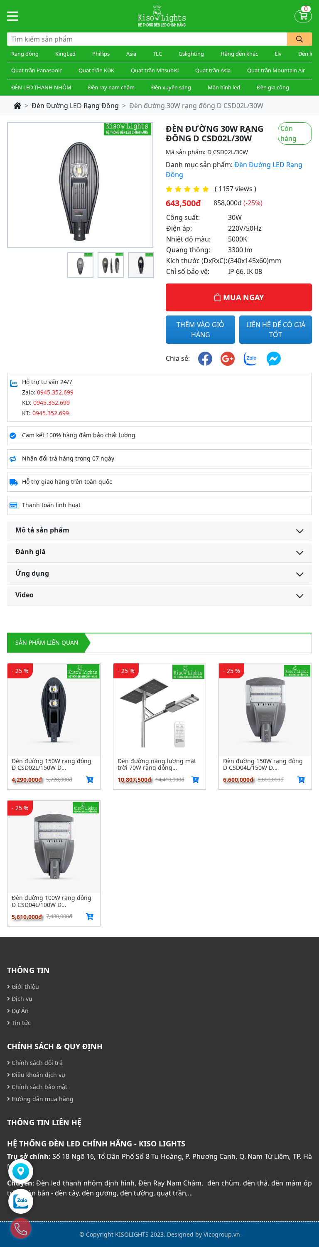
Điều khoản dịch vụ (37, 1075)
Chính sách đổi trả (36, 1063)
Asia (131, 53)
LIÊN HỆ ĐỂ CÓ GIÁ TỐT (275, 329)
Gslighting (191, 53)
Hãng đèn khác (239, 53)
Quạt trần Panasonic (36, 70)
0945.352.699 (55, 392)
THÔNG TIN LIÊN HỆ (44, 1122)
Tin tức (20, 1023)
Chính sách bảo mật (38, 1087)
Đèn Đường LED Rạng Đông (75, 105)
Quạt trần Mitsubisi (155, 70)
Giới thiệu (24, 987)
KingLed (65, 53)
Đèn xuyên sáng (171, 87)
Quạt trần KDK (96, 70)
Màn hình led (224, 87)
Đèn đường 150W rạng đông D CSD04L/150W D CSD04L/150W (263, 764)
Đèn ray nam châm (111, 87)
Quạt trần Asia (213, 70)
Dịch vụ (21, 999)
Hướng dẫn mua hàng (42, 1099)
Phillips (101, 53)
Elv (278, 53)
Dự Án (19, 1011)
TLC (157, 53)
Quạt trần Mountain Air (276, 70)
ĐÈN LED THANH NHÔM (41, 87)
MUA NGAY (242, 297)
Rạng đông (25, 53)
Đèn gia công (273, 87)
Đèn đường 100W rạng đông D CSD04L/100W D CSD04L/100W (51, 901)
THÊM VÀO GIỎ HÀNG (200, 329)
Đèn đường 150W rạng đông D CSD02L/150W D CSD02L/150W (51, 764)
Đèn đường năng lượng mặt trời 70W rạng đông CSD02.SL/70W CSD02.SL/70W (158, 764)
